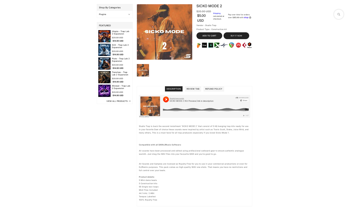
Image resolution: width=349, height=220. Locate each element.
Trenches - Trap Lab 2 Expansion (120, 73)
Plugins (102, 14)
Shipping (217, 13)
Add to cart (209, 35)
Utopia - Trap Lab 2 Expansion (120, 32)
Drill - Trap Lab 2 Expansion (120, 46)
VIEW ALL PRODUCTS (117, 101)
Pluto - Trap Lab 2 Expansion (121, 59)
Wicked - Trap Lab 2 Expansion (121, 87)
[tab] (114, 14)
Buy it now (236, 36)
